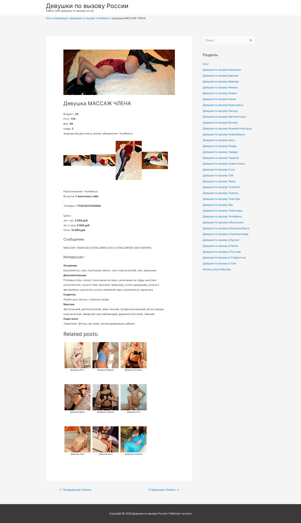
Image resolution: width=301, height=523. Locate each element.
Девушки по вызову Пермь (220, 146)
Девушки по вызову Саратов (221, 157)
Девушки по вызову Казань (220, 93)
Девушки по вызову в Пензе (220, 245)
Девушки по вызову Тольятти (221, 187)
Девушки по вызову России (87, 5)
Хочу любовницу (56, 18)
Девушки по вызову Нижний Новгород (227, 128)
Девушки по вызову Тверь (219, 181)
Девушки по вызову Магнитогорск (224, 116)
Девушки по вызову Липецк (220, 111)
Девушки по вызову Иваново (221, 81)
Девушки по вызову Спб (218, 175)
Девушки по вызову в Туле (219, 263)
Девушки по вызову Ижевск (220, 87)
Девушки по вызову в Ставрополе (224, 257)
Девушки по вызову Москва (220, 122)
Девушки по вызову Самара (220, 152)
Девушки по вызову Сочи (219, 169)
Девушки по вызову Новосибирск (224, 134)
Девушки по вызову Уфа (218, 204)
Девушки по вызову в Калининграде (226, 234)
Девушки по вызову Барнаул (221, 75)
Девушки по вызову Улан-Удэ (221, 199)
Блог (206, 64)
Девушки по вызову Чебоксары (222, 210)
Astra (188, 513)
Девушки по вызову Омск (219, 140)
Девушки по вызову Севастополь (224, 163)
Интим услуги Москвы (217, 269)
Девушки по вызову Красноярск (223, 105)
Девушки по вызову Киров (219, 99)
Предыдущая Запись (75, 489)
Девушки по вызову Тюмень (220, 193)
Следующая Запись (164, 489)
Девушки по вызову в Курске (221, 240)
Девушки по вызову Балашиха (222, 69)
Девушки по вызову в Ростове (222, 251)
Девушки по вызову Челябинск (90, 18)
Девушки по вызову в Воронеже (223, 222)
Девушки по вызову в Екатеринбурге (226, 228)
